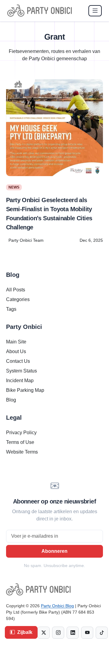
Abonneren (54, 551)
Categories (18, 299)
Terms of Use (20, 442)
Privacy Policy (21, 432)
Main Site (16, 341)
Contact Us (18, 361)
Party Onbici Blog (57, 605)
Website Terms (22, 451)
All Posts (15, 289)
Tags (11, 309)
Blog (11, 399)
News (13, 187)
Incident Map (20, 380)
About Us (16, 351)
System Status (21, 370)
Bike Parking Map (25, 390)
